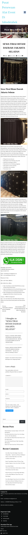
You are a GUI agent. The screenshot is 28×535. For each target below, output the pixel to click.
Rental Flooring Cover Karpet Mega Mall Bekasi (15, 472)
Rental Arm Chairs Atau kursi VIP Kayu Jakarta (14, 444)
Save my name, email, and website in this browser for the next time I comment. (13, 406)
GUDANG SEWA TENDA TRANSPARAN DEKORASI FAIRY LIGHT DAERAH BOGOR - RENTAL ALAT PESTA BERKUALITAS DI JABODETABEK (13, 339)
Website (7, 398)
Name (7, 389)
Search (4, 419)
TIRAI (6, 296)
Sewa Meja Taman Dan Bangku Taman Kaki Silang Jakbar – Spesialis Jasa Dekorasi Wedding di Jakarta (15, 454)
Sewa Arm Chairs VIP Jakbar (19, 463)
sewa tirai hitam (6, 298)
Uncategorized (11, 296)
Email (7, 394)
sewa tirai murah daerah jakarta (11, 300)
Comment (8, 375)
